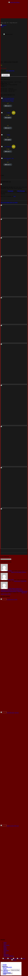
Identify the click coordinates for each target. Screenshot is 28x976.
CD (5, 22)
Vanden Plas (11, 70)
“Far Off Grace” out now (13, 712)
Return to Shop (15, 970)
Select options (8, 117)
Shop (4, 974)
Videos (5, 970)
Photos (5, 971)
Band (4, 968)
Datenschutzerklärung (9, 956)
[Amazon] (5, 958)
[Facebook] (10, 958)
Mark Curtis (11, 579)
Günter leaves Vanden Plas (20, 581)
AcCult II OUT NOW (12, 599)
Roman (9, 570)
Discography (7, 967)
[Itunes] (15, 958)
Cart (5, 953)
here (15, 196)
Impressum (6, 954)
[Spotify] (23, 958)
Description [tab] (6, 75)
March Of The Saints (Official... (18, 572)
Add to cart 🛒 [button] (8, 105)
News (5, 966)
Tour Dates (7, 972)
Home (5, 964)
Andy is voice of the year (13, 825)
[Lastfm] (19, 958)
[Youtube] (14, 960)
